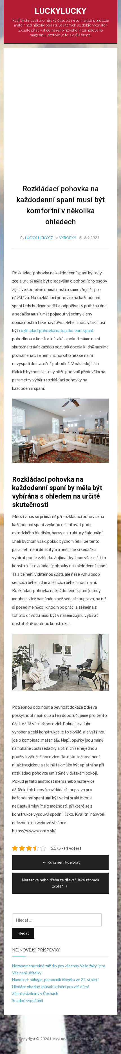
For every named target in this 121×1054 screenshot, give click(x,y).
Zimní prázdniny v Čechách (35, 993)
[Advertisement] (60, 120)
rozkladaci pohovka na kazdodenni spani (56, 330)
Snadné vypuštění (27, 1000)
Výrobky (67, 237)
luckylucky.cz (39, 237)
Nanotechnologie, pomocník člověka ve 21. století (55, 979)
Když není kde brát (63, 862)
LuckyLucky (60, 11)
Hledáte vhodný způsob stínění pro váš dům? (50, 986)
